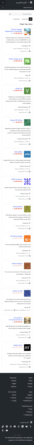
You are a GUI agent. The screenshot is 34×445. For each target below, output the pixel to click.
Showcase (13, 378)
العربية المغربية (24, 422)
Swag (13, 401)
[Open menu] (2, 2)
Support (30, 395)
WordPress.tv (27, 401)
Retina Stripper (17, 263)
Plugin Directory (28, 7)
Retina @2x (18, 152)
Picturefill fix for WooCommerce (15, 319)
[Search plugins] (10, 14)
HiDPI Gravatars (16, 179)
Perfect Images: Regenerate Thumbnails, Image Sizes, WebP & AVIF (13, 30)
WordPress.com (26, 406)
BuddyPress (27, 415)
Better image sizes (15, 59)
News (30, 381)
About (30, 378)
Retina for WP (17, 291)
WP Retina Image (16, 236)
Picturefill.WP (17, 207)
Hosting (30, 383)
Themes (13, 381)
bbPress (29, 412)
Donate (13, 398)
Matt (30, 409)
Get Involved (12, 392)
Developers (29, 398)
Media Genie (18, 345)
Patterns (13, 386)
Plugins (14, 383)
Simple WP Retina (16, 120)
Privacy (30, 386)
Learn (30, 392)
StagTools (18, 88)
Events (14, 395)
